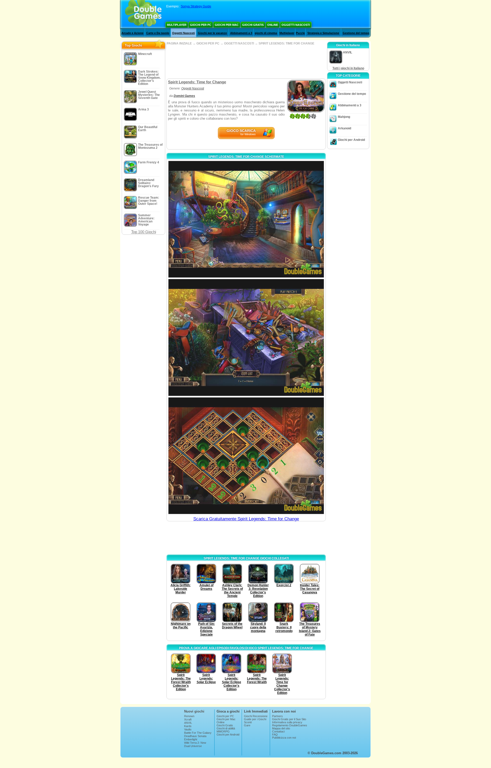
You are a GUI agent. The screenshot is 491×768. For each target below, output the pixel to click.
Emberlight (190, 739)
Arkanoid (344, 128)
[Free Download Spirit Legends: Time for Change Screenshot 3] (246, 455)
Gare (247, 725)
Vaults (188, 729)
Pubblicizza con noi (284, 737)
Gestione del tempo (356, 33)
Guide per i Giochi (255, 719)
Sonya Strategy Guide (196, 6)
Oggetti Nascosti (296, 24)
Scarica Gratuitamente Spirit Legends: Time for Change (246, 518)
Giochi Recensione (255, 716)
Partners (277, 716)
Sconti (248, 722)
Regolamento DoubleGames (289, 725)
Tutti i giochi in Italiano (348, 68)
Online (272, 24)
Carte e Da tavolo (157, 33)
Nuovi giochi (194, 711)
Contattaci (278, 731)
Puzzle (300, 33)
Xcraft (188, 719)
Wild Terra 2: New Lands (195, 744)
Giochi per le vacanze (212, 33)
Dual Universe (193, 746)
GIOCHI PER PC (207, 43)
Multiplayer (176, 24)
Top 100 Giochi (143, 232)
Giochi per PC (200, 24)
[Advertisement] (246, 62)
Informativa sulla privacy (287, 722)
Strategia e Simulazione (323, 33)
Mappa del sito (281, 728)
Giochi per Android (351, 140)
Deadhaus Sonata (195, 736)
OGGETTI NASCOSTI (239, 43)
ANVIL (188, 722)
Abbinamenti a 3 (241, 33)
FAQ (275, 734)
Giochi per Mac (227, 24)
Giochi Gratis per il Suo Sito (289, 719)
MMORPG (223, 731)
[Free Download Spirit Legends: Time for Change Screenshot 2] (246, 337)
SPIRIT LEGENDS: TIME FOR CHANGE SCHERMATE (246, 157)
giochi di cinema (266, 33)
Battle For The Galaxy (197, 732)
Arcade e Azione (132, 33)
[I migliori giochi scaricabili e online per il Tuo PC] (143, 14)
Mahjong (344, 117)
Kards (188, 726)
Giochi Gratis (253, 24)
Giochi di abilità (226, 728)
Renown (189, 716)
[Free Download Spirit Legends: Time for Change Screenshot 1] (246, 219)
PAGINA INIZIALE (179, 43)
